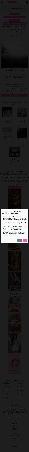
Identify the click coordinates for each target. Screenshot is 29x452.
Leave (19, 240)
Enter (25, 240)
